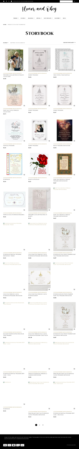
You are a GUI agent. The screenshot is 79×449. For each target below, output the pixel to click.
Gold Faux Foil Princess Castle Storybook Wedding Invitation (37, 255)
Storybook (6, 179)
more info (26, 438)
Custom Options (24, 249)
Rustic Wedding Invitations (61, 145)
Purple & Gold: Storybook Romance (13, 214)
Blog (64, 18)
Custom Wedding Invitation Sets (12, 73)
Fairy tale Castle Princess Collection (11, 111)
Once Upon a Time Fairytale (61, 75)
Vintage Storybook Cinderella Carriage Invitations (37, 374)
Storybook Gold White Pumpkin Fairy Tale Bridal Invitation (64, 334)
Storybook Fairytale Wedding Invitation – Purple (12, 255)
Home (4, 24)
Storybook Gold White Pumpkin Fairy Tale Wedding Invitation (64, 255)
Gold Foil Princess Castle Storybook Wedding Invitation (12, 294)
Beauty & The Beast (33, 179)
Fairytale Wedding (9, 145)
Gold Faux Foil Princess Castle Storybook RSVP (37, 294)
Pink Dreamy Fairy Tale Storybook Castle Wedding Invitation (63, 374)
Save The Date (47, 18)
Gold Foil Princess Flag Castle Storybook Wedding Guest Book (38, 334)
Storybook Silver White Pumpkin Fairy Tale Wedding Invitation (63, 294)
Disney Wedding (33, 75)
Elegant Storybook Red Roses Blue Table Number (13, 334)
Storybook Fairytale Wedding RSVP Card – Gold (13, 374)
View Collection (24, 70)
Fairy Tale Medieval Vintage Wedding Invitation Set (61, 180)
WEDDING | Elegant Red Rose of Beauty (37, 215)
